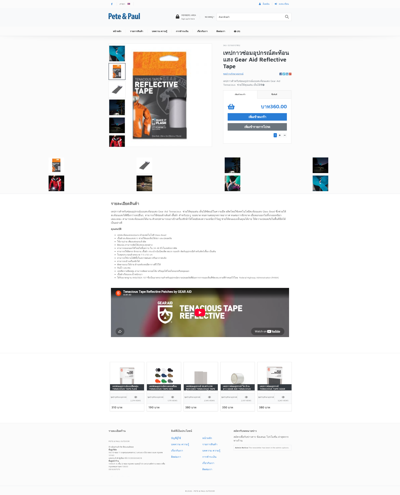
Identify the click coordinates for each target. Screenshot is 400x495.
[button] (129, 4)
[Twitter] (111, 476)
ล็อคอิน (266, 3)
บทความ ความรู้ (180, 444)
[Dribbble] (128, 476)
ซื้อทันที (274, 94)
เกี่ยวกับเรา (177, 450)
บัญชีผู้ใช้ (176, 438)
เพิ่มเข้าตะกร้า (240, 94)
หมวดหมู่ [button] (209, 17)
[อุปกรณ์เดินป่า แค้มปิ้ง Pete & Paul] (124, 16)
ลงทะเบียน (283, 3)
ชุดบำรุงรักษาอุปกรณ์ (233, 73)
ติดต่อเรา (176, 456)
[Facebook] (111, 4)
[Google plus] (122, 476)
